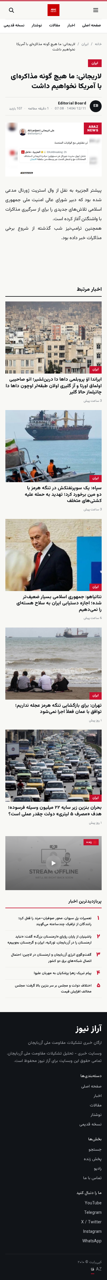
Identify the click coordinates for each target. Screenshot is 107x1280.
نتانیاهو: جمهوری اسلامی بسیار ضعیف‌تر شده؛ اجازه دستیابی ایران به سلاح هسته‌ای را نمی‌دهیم (59, 603)
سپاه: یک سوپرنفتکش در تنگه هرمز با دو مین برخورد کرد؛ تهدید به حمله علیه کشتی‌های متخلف (63, 495)
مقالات (54, 25)
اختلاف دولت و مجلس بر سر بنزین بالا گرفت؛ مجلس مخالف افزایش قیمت (53, 988)
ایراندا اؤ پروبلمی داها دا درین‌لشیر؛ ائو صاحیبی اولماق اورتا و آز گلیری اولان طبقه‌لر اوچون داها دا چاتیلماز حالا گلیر (54, 386)
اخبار (71, 25)
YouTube (93, 1203)
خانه (98, 44)
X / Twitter (91, 1222)
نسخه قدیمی (14, 25)
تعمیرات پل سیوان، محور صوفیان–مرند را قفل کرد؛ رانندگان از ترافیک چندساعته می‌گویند (55, 921)
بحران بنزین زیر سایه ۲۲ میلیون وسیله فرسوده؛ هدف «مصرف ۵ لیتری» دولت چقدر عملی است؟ (55, 811)
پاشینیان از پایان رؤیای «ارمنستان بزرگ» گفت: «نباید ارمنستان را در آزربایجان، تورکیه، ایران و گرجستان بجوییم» (49, 939)
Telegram (93, 1213)
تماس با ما (92, 1178)
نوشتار (37, 25)
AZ (99, 1270)
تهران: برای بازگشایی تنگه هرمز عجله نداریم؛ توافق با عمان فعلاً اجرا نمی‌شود (58, 709)
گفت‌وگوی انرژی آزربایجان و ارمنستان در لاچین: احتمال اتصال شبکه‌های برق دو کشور (51, 957)
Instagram (92, 1232)
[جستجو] (11, 10)
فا (92, 1270)
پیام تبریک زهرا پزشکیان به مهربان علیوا (63, 973)
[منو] (96, 10)
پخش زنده (93, 1159)
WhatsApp (92, 1241)
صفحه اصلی (91, 25)
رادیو (98, 1168)
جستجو (95, 1149)
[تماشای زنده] (53, 863)
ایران (85, 44)
